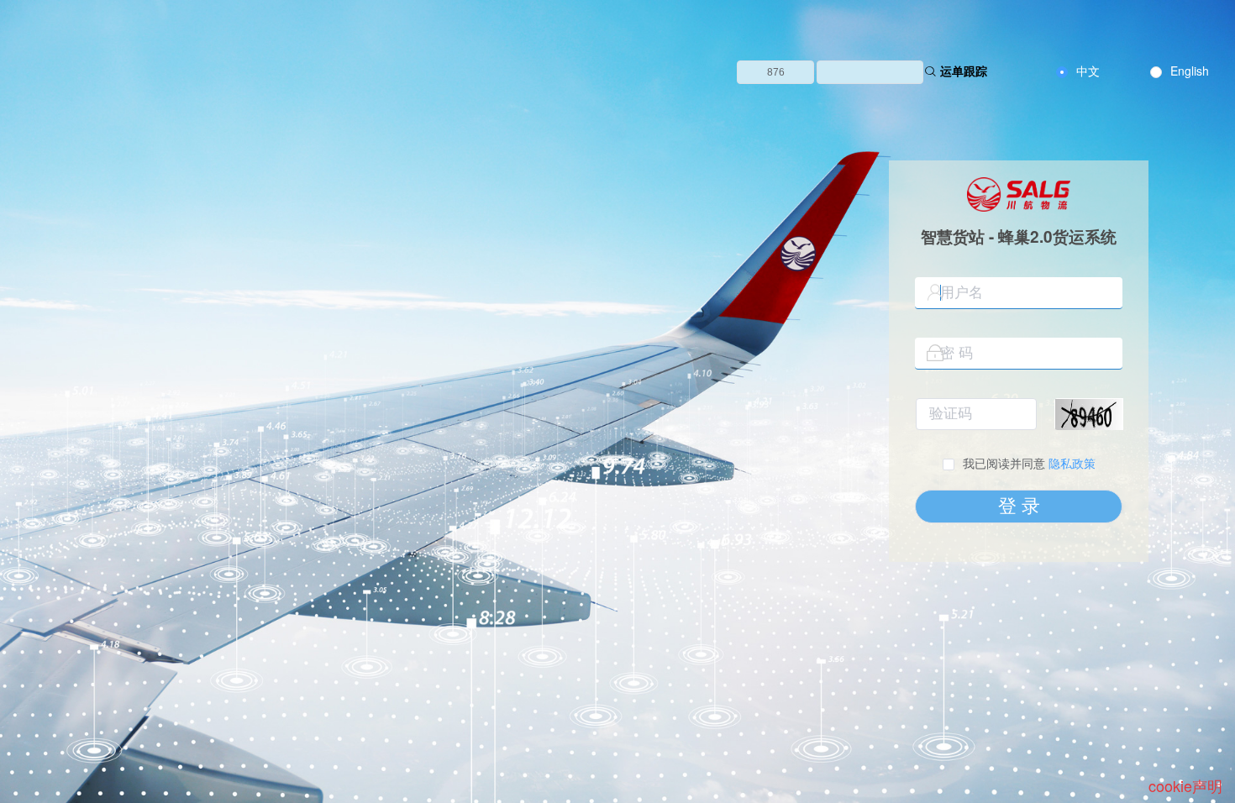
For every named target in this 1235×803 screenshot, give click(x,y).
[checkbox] (1019, 463)
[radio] (1078, 72)
